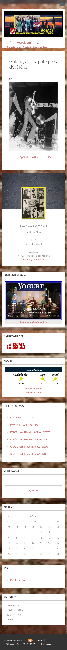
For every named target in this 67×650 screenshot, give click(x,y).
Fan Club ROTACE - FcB (22, 417)
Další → (53, 157)
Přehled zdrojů (18, 580)
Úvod (9, 42)
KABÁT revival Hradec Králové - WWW (30, 432)
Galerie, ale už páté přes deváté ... (28, 47)
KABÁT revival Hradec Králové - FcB (28, 439)
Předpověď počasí (33, 388)
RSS (39, 640)
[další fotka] (51, 116)
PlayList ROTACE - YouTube (24, 424)
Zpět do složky (29, 157)
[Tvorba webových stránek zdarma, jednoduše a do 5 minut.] (30, 640)
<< (8, 516)
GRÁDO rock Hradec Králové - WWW (29, 446)
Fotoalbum (24, 42)
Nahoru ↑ (47, 644)
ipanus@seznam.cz (33, 259)
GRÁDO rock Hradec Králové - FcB (28, 454)
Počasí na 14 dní (33, 392)
